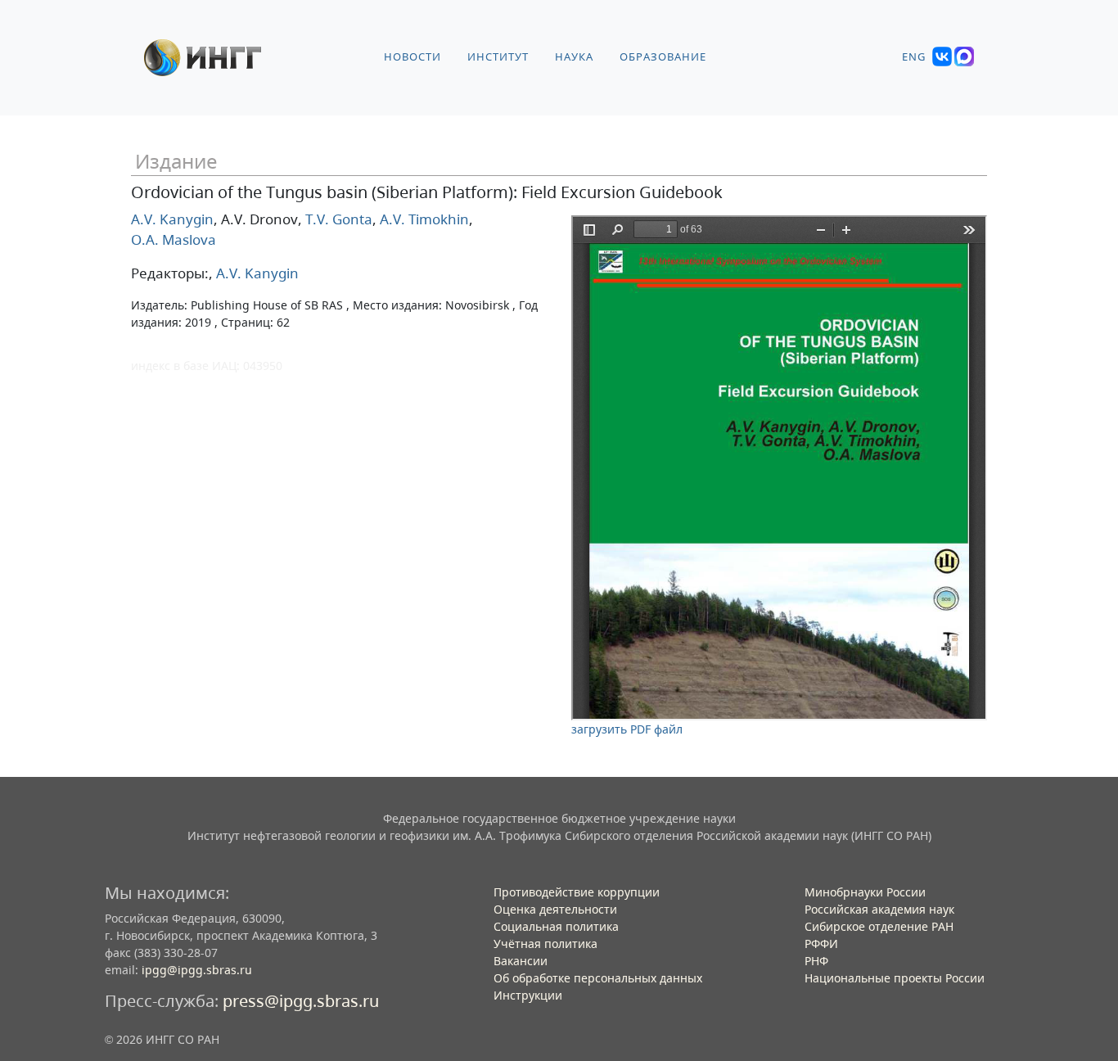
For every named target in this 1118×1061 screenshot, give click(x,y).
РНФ (816, 960)
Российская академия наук (879, 909)
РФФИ (821, 943)
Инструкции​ (528, 995)
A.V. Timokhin (422, 219)
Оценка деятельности (555, 909)
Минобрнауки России (865, 892)
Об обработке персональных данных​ (598, 978)
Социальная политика (556, 926)
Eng (914, 57)
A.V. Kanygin (172, 219)
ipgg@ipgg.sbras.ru (197, 969)
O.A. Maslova (173, 239)
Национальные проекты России (895, 978)
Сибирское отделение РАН (879, 926)
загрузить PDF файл (627, 729)
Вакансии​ (521, 960)
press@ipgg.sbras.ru (301, 1001)
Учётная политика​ (545, 943)
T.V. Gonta (337, 219)
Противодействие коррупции (577, 892)
